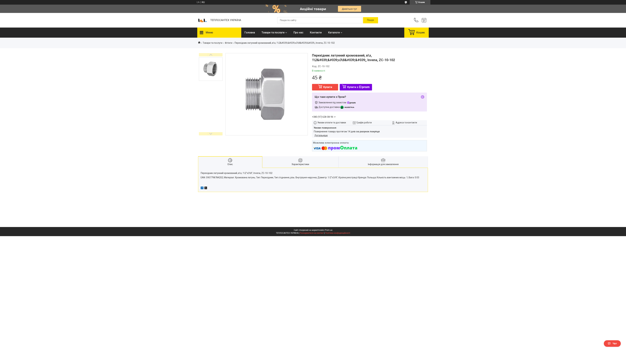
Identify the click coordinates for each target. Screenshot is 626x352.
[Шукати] (370, 20)
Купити (327, 87)
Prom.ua (328, 230)
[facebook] (202, 188)
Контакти (316, 32)
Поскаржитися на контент (312, 233)
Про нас (298, 32)
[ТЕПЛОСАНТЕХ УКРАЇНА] (202, 20)
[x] (205, 188)
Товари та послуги (272, 32)
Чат (615, 343)
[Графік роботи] (424, 20)
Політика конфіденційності (337, 233)
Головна (250, 32)
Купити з (352, 87)
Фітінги (228, 43)
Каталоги (334, 32)
